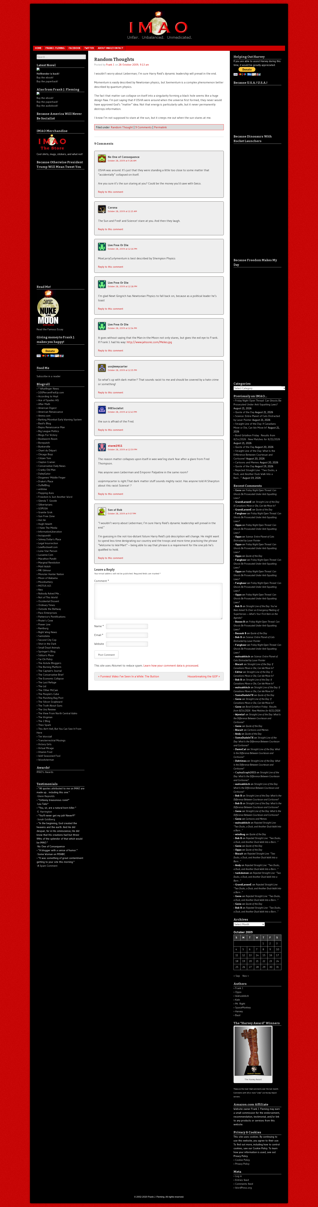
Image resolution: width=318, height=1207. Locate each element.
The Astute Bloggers (49, 663)
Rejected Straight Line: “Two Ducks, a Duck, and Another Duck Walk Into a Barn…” (255, 474)
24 (277, 961)
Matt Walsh (44, 566)
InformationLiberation (50, 531)
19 (243, 961)
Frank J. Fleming (55, 48)
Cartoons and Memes (247, 462)
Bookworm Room (47, 438)
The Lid (42, 686)
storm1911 (115, 445)
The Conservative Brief (50, 674)
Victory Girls (45, 744)
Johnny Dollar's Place (49, 539)
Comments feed (244, 1183)
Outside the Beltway (49, 609)
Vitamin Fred (45, 752)
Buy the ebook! (45, 77)
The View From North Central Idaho (57, 713)
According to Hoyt (48, 396)
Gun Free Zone (46, 516)
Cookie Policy (242, 1160)
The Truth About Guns (50, 705)
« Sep (237, 975)
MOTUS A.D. (45, 585)
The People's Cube (48, 694)
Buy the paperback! (47, 81)
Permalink (160, 127)
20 (250, 961)
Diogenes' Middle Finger (52, 477)
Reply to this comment (110, 191)
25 (237, 967)
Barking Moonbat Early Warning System (60, 419)
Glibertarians (45, 504)
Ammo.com (44, 415)
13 (250, 955)
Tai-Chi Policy (45, 659)
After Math (44, 404)
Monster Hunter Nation (51, 574)
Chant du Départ (47, 450)
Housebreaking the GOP (204, 676)
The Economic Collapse (51, 678)
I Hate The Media (47, 527)
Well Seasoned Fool (49, 755)
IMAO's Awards (45, 772)
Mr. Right (240, 1003)
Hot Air (42, 520)
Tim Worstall (45, 736)
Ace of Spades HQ (48, 400)
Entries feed (242, 1180)
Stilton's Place (46, 655)
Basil (237, 1015)
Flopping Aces (46, 493)
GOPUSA (43, 508)
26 (243, 967)
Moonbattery (45, 582)
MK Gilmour (44, 570)
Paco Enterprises (47, 612)
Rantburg (43, 628)
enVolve (42, 489)
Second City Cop (47, 640)
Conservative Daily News (52, 466)
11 (237, 955)
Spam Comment (48, 865)
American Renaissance (50, 411)
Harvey (239, 1011)
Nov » (246, 975)
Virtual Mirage (46, 748)
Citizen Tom (44, 458)
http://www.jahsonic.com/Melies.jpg (149, 342)
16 (270, 955)
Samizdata (44, 636)
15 (264, 955)
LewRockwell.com (48, 547)
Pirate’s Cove (45, 620)
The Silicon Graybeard (50, 701)
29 (264, 967)
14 (257, 955)
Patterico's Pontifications (52, 616)
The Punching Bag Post (50, 697)
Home (38, 48)
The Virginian (45, 717)
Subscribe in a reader (49, 376)
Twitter (89, 48)
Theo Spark (44, 725)
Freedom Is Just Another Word (55, 496)
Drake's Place (45, 481)
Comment (101, 581)
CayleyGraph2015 (245, 772)
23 (270, 961)
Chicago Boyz (45, 454)
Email (98, 635)
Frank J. (110, 64)
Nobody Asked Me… (49, 593)
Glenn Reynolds (46, 796)
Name (99, 626)
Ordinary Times (46, 605)
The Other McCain (48, 690)
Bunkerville (44, 446)
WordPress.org (243, 1187)
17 (277, 955)
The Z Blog (44, 721)
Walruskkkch (242, 996)
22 (264, 961)
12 (243, 955)
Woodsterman (46, 759)
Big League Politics (48, 431)
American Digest (47, 408)
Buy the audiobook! (47, 105)
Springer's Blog (46, 651)
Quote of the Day (244, 412)
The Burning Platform (49, 667)
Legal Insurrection (48, 543)
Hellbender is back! (48, 73)
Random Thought (122, 127)
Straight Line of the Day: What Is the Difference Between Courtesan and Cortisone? (254, 454)
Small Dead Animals (49, 647)
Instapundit (44, 535)
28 (257, 967)
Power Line (44, 624)
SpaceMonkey (243, 1007)
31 (277, 967)
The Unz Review (47, 709)
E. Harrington (45, 811)
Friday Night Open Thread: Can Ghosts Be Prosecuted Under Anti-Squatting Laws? (255, 494)
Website (99, 644)
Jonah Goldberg (46, 819)
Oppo (238, 992)
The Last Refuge (47, 682)
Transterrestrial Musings (52, 740)
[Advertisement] (51, 224)
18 (237, 961)
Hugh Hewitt (45, 524)
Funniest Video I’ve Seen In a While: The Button (128, 676)
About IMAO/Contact (110, 48)
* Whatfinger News (48, 388)
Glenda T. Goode (47, 500)
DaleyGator (44, 473)
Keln (237, 999)
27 (250, 967)
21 (257, 961)
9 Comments (143, 127)
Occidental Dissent (48, 601)
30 (270, 967)
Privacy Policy (242, 1163)
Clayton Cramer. (47, 462)
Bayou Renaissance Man (51, 427)
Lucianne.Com (45, 554)
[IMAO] (159, 40)
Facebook (74, 48)
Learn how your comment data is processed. (171, 665)
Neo (40, 589)
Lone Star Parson (47, 551)
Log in (238, 1176)
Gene (238, 490)
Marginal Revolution (49, 562)
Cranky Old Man (47, 469)
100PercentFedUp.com (51, 392)
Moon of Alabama (48, 578)
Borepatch (44, 442)
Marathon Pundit (47, 558)
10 (277, 949)
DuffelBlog (44, 485)
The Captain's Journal (50, 670)
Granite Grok (45, 512)
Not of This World (48, 597)
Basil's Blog (44, 423)
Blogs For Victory (47, 435)
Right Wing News (47, 632)
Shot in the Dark (47, 643)
